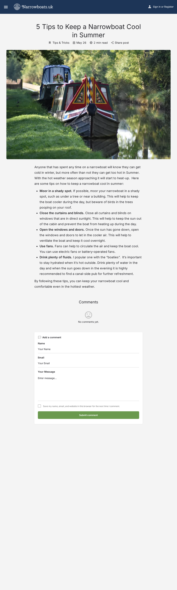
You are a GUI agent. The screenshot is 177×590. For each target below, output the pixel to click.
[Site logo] (36, 7)
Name (41, 343)
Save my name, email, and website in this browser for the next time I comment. (81, 406)
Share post (122, 42)
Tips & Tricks (61, 42)
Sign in (157, 6)
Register (169, 6)
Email (41, 357)
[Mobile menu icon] (5, 7)
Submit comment (88, 415)
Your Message (46, 371)
